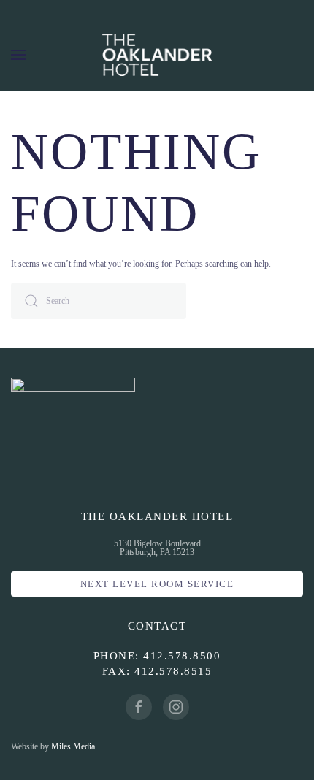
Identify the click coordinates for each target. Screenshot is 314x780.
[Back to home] (157, 54)
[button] (18, 54)
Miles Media (73, 746)
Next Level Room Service (157, 583)
